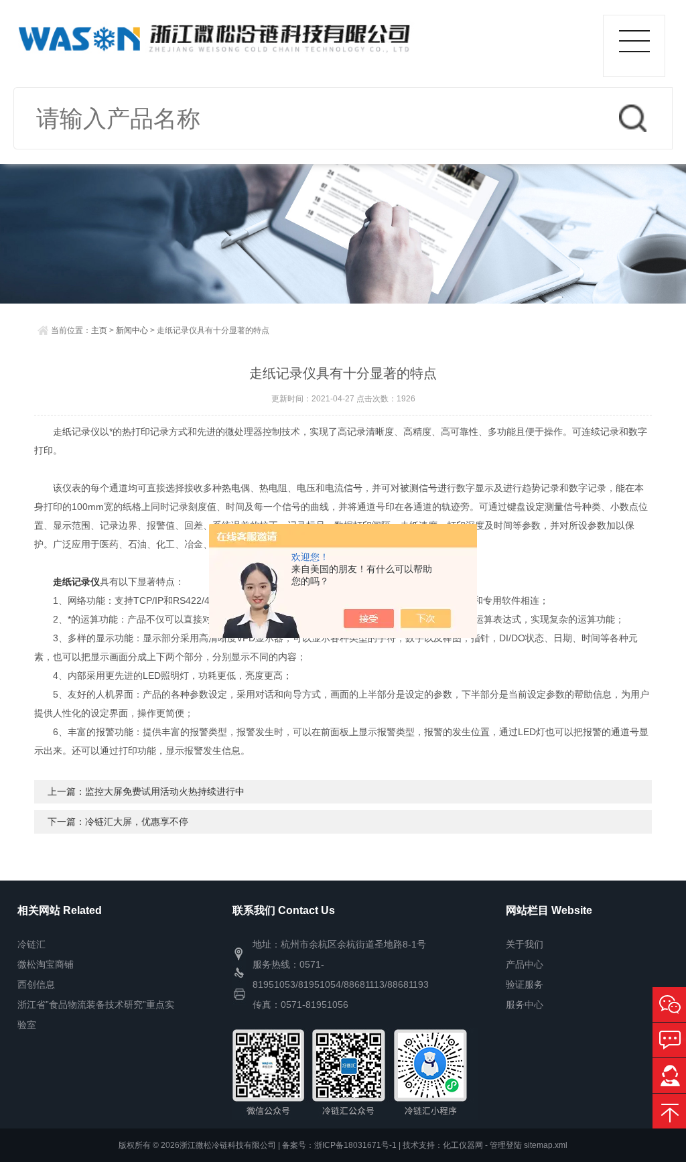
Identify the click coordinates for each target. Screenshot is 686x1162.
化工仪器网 (463, 1145)
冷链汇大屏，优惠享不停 (136, 821)
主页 (99, 330)
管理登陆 (506, 1145)
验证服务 (524, 984)
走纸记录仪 (76, 581)
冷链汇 (31, 944)
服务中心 (524, 1004)
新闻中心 (132, 330)
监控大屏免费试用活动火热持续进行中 (165, 791)
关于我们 (524, 944)
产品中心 (524, 964)
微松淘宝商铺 (45, 964)
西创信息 (36, 984)
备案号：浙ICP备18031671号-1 (339, 1145)
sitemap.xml (545, 1145)
